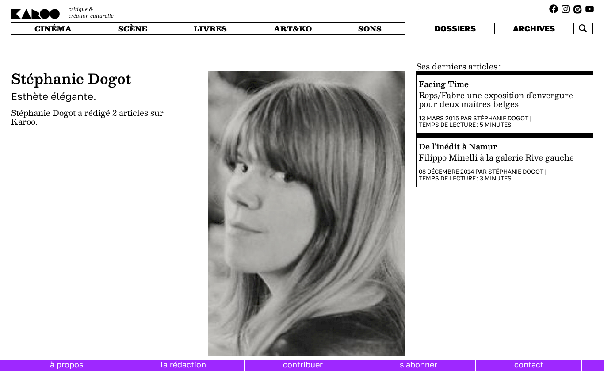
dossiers (455, 28)
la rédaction (183, 364)
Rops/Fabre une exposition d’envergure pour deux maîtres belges (496, 99)
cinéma (53, 28)
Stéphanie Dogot (500, 118)
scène (132, 28)
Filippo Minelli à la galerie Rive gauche (496, 157)
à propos (67, 364)
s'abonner (418, 364)
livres (210, 28)
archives (534, 28)
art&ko (293, 28)
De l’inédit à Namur (458, 146)
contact (528, 364)
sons (370, 28)
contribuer (303, 364)
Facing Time (444, 83)
